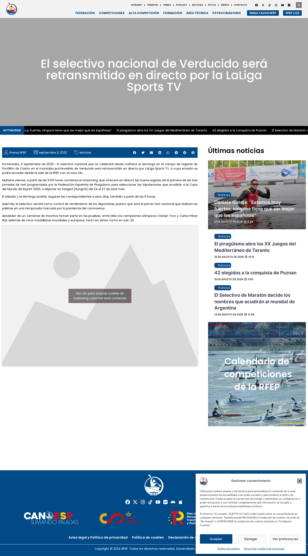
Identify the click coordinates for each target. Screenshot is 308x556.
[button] (300, 481)
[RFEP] (13, 9)
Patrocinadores (226, 13)
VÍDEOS (225, 4)
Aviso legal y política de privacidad (264, 548)
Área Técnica (197, 13)
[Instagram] (276, 5)
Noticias (85, 152)
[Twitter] (263, 5)
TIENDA (167, 4)
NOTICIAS (197, 4)
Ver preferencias (285, 539)
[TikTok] (269, 5)
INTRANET (136, 4)
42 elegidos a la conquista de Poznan (234, 130)
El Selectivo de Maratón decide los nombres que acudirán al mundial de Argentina (254, 301)
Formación (172, 13)
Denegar (250, 539)
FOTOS (212, 4)
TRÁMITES (152, 4)
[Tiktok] (150, 502)
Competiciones (111, 13)
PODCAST (181, 4)
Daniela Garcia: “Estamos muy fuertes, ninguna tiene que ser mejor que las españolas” (254, 209)
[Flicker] (289, 5)
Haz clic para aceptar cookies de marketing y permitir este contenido (100, 295)
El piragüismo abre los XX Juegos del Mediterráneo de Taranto (157, 130)
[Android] (173, 502)
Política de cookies (228, 548)
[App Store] (180, 502)
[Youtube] (282, 5)
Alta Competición (144, 13)
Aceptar (216, 539)
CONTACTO (240, 4)
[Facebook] (256, 5)
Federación (85, 13)
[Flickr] (165, 502)
